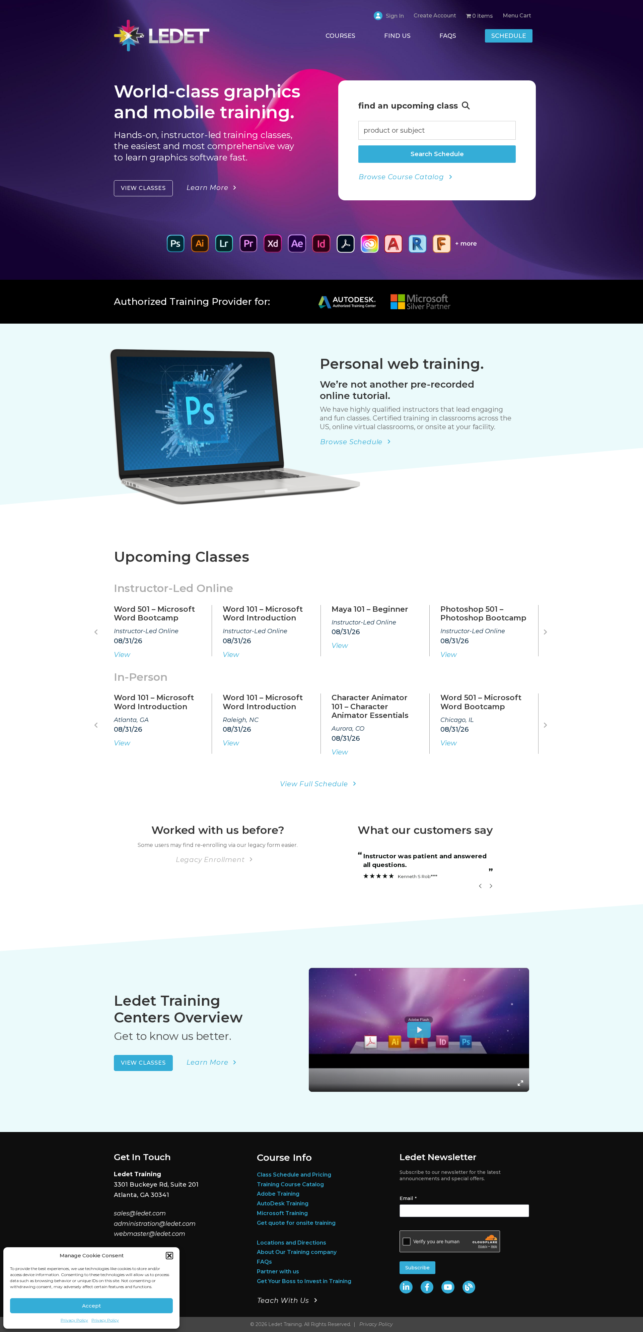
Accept (91, 1306)
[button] (169, 1255)
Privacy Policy (74, 1320)
